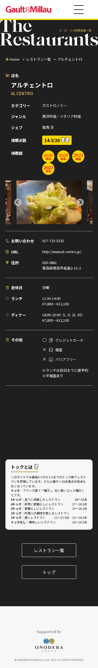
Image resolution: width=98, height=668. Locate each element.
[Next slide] (80, 202)
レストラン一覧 (38, 59)
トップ (49, 572)
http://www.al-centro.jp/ (61, 251)
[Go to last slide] (18, 202)
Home (15, 59)
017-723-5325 (53, 240)
